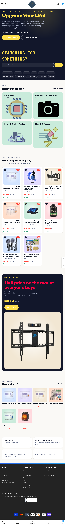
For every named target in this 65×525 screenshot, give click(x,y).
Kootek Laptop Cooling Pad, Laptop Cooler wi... (31, 221)
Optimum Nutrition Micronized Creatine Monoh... (51, 222)
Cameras (51, 76)
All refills (60, 384)
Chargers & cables (8, 76)
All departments (58, 88)
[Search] (5, 4)
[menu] (2, 4)
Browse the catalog (30, 37)
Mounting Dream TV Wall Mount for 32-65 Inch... (53, 187)
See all (61, 163)
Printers (34, 73)
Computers (18, 73)
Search (58, 65)
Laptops (26, 73)
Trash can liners (7, 73)
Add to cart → (11, 307)
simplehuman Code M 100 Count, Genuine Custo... (11, 187)
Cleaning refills (31, 76)
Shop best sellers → (11, 37)
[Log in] (58, 4)
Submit (32, 500)
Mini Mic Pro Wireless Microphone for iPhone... (11, 255)
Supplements (50, 73)
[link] (17, 522)
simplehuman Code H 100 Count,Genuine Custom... (11, 221)
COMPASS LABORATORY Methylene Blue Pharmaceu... (32, 188)
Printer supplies (20, 76)
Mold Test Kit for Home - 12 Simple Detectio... (32, 255)
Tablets (42, 73)
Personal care (42, 76)
